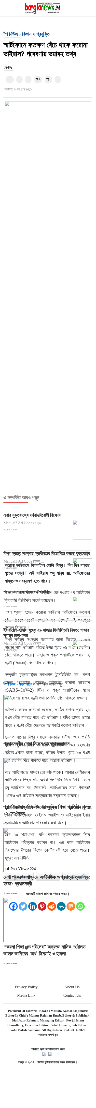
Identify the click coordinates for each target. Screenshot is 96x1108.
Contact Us (72, 995)
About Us (72, 987)
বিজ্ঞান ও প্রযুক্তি (36, 34)
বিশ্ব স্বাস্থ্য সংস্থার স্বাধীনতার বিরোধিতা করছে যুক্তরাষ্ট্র (46, 553)
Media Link (26, 995)
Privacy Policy (26, 987)
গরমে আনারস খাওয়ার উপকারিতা (27, 591)
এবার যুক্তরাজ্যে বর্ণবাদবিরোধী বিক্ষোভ (32, 515)
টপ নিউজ (10, 34)
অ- (48, 79)
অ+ (38, 79)
